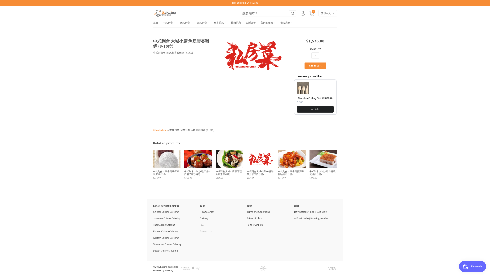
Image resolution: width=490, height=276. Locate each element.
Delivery (204, 218)
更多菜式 (219, 22)
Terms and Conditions (258, 211)
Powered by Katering (163, 270)
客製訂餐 (251, 22)
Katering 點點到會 (169, 266)
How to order (207, 211)
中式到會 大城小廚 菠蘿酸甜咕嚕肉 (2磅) (291, 173)
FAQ (202, 224)
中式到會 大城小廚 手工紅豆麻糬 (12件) (166, 173)
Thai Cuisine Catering (164, 224)
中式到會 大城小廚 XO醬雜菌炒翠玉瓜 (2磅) (260, 173)
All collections (160, 130)
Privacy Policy (254, 218)
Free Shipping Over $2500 (245, 2)
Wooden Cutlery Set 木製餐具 (315, 98)
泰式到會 (185, 22)
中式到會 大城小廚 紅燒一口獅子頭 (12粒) (197, 173)
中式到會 (168, 22)
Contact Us (206, 231)
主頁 (155, 22)
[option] (253, 56)
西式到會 (202, 22)
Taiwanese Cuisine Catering (167, 244)
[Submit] (292, 13)
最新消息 (236, 22)
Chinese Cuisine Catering (166, 211)
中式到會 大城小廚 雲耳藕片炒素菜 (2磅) (229, 173)
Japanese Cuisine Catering (166, 218)
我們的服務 (267, 22)
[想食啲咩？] (269, 13)
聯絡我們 (285, 22)
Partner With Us (255, 224)
